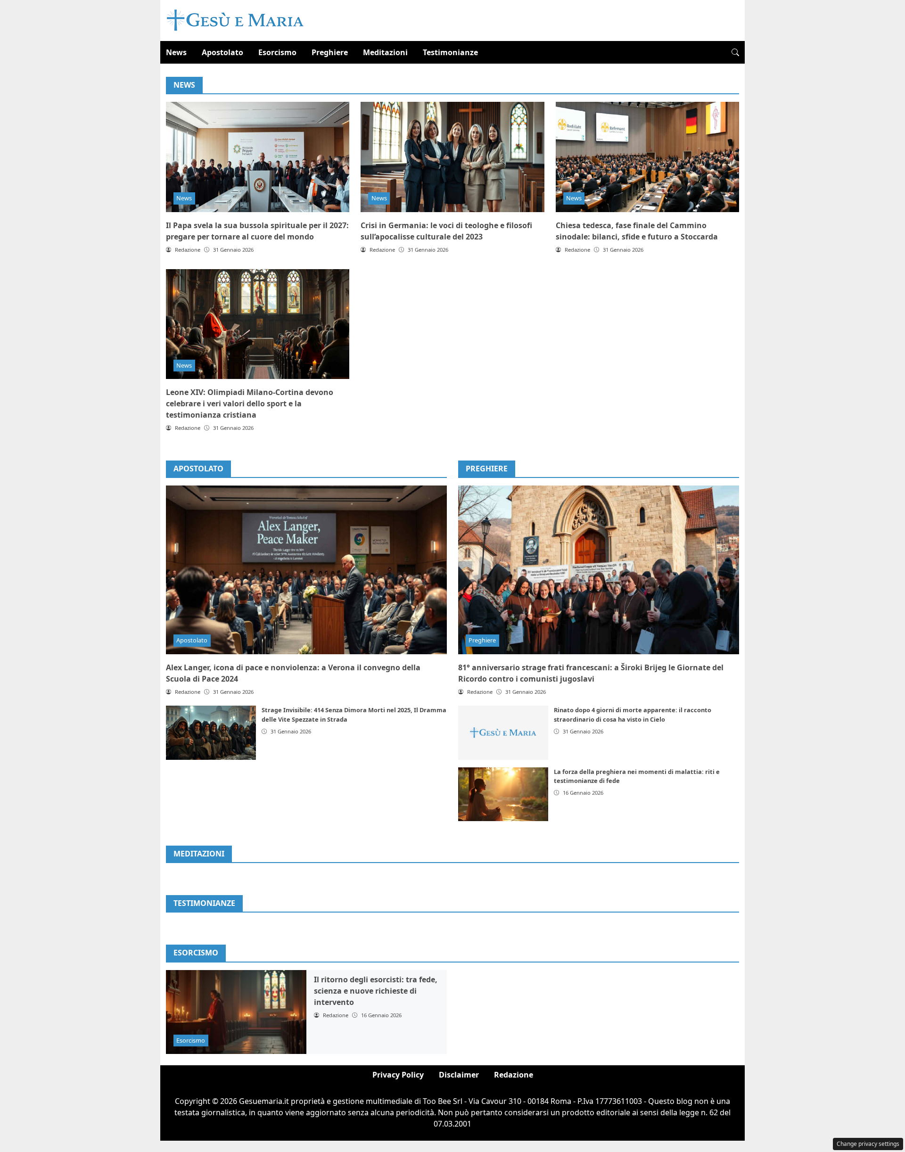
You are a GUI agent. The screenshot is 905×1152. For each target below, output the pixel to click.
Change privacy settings (868, 1144)
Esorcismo (277, 52)
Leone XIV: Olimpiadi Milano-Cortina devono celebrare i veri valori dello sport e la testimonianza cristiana (249, 403)
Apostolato (222, 52)
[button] (735, 52)
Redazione (513, 1075)
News (176, 52)
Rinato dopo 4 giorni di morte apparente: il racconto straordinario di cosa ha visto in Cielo (632, 714)
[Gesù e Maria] (235, 20)
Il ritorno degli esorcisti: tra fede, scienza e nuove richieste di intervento (375, 990)
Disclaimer (459, 1075)
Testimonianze (450, 52)
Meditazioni (385, 52)
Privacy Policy (398, 1075)
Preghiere (330, 52)
